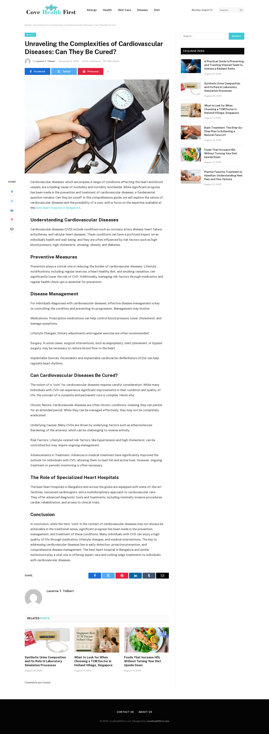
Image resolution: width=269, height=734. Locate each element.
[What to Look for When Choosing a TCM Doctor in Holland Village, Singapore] (96, 640)
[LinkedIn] (12, 210)
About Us (145, 712)
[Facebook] (12, 191)
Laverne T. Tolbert (45, 61)
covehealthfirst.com (158, 721)
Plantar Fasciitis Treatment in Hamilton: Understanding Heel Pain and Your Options (223, 175)
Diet (157, 10)
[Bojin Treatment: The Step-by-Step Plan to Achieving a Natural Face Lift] (191, 132)
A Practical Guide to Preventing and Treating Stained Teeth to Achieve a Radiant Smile (224, 65)
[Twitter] (12, 201)
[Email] (12, 229)
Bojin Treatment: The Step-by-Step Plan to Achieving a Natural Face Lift (223, 131)
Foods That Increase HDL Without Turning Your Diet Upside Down (142, 661)
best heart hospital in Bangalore (58, 208)
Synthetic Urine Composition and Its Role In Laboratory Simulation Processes (45, 661)
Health (107, 10)
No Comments (93, 61)
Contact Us (125, 712)
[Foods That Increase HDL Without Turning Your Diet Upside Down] (146, 640)
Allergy (92, 10)
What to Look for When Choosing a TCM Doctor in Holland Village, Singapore (93, 661)
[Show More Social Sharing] (108, 71)
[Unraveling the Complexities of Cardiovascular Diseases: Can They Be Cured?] (97, 126)
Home (28, 25)
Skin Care (124, 10)
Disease (142, 10)
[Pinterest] (12, 219)
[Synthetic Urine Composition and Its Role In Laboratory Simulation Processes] (47, 640)
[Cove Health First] (51, 10)
